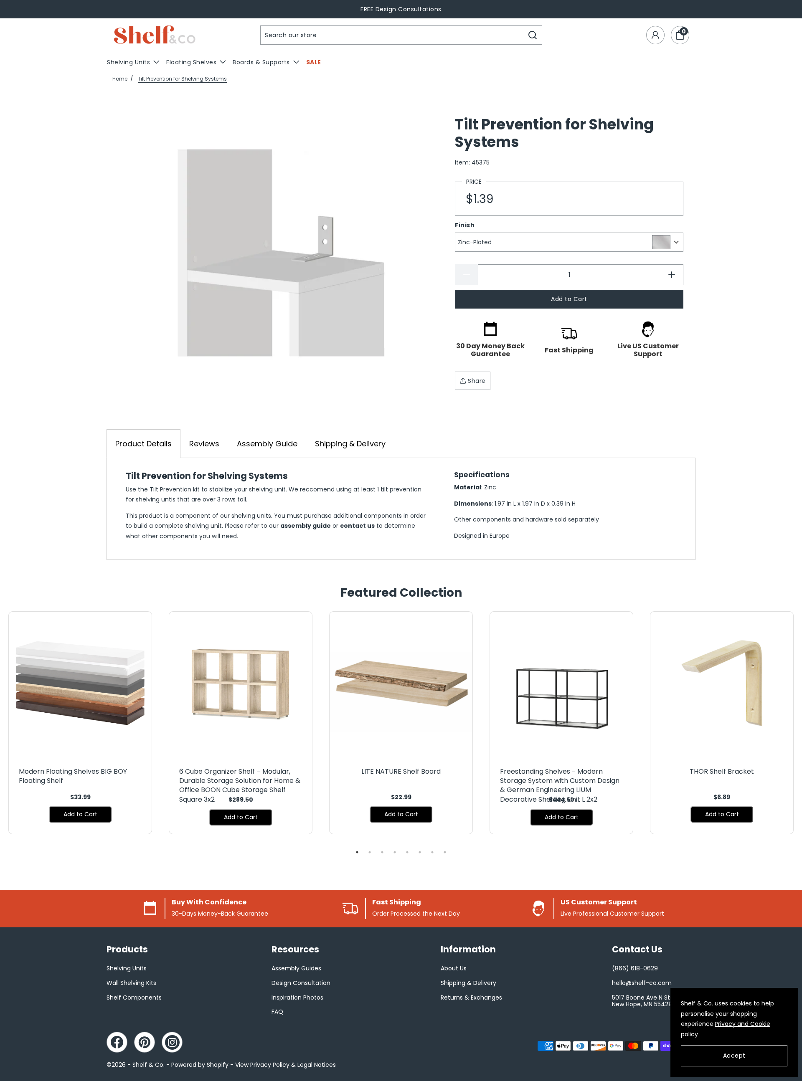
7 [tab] (432, 852)
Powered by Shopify (199, 1065)
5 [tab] (407, 852)
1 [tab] (357, 852)
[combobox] (392, 35)
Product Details (143, 443)
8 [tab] (445, 852)
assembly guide (305, 526)
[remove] (466, 274)
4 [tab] (395, 852)
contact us (357, 526)
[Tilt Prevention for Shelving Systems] (281, 253)
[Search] (533, 35)
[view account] (655, 35)
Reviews (204, 443)
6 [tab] (420, 852)
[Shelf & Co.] (154, 35)
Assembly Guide (267, 443)
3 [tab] (382, 852)
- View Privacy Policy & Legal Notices (283, 1065)
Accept (734, 1055)
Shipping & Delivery (350, 443)
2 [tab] (369, 852)
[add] (671, 274)
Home (119, 78)
